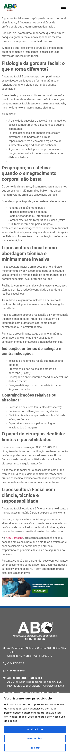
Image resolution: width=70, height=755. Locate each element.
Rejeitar (35, 747)
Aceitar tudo (35, 729)
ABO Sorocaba (14, 538)
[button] (63, 7)
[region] (35, 724)
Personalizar (35, 738)
